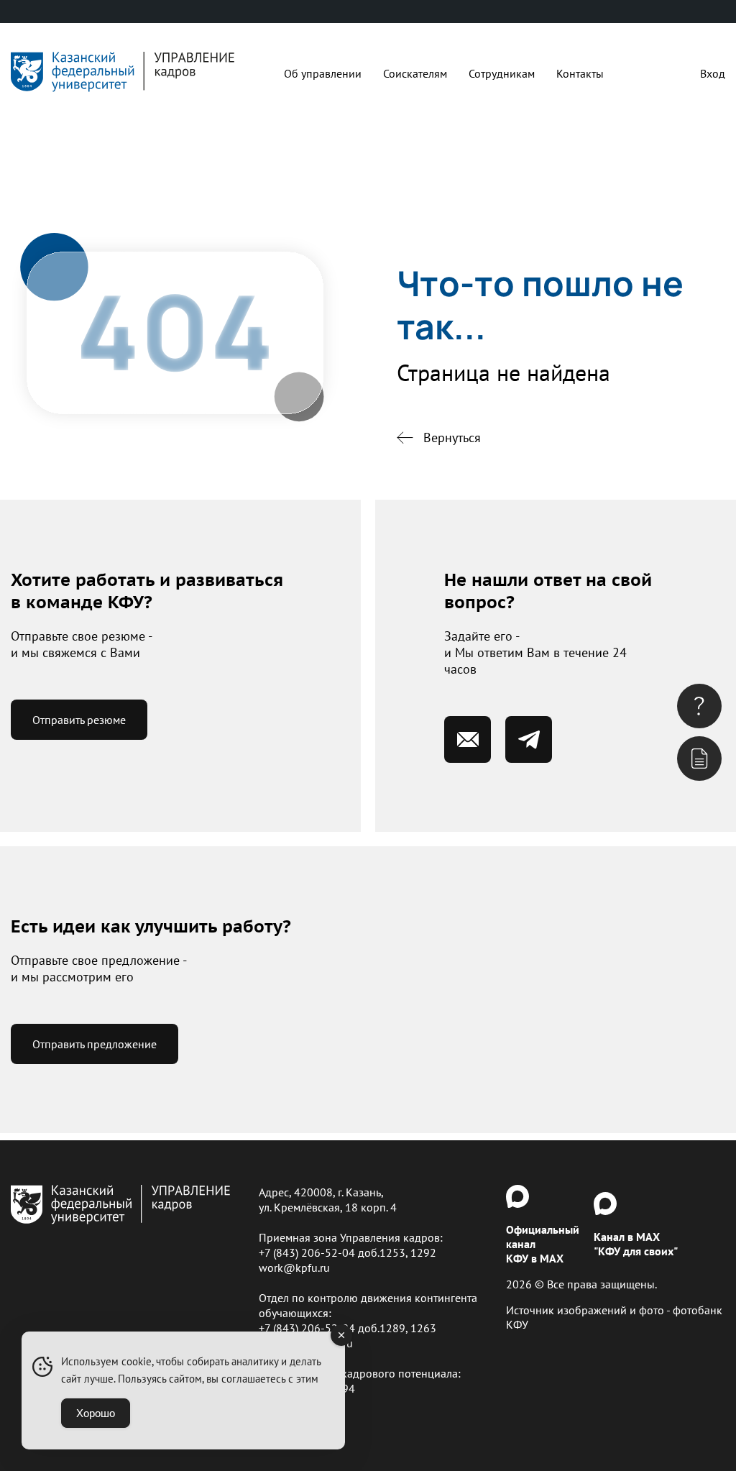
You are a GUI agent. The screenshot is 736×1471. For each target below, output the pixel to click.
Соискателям (415, 73)
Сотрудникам (502, 73)
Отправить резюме (79, 719)
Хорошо (95, 1413)
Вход (712, 73)
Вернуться (452, 437)
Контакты (580, 73)
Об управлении (323, 73)
